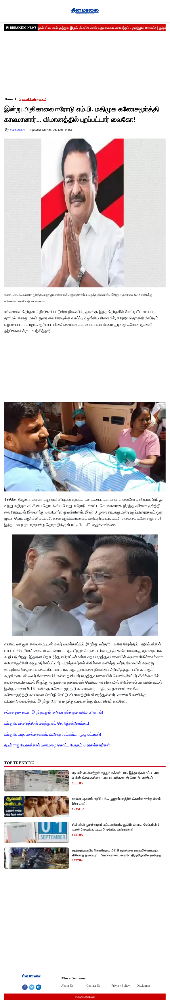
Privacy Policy (120, 985)
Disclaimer (143, 985)
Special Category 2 (32, 99)
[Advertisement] (85, 63)
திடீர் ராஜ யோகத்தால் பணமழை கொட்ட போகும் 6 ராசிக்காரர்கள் (57, 745)
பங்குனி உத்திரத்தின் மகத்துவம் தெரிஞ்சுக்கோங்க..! (46, 723)
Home (9, 99)
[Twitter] (31, 987)
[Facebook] (25, 987)
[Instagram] (38, 987)
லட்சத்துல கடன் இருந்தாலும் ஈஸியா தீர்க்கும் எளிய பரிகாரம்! (53, 712)
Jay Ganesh (18, 129)
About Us (67, 985)
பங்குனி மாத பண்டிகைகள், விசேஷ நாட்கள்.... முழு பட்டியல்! (52, 734)
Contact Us (93, 985)
